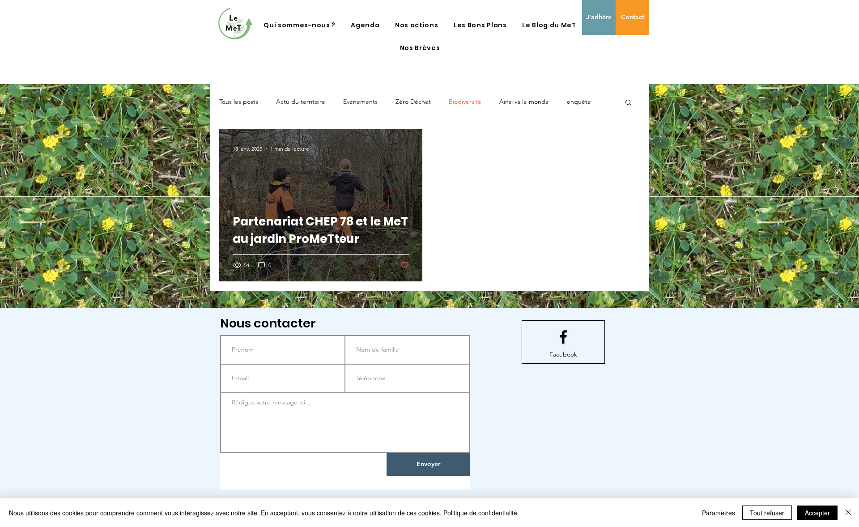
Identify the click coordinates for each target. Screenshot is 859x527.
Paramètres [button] (718, 512)
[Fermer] (848, 513)
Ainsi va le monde (524, 102)
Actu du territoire (300, 102)
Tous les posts (238, 102)
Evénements (360, 102)
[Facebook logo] (563, 337)
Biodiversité (465, 102)
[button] (299, 25)
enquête (579, 102)
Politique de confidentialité (480, 512)
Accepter (817, 512)
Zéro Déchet (413, 102)
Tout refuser (767, 512)
